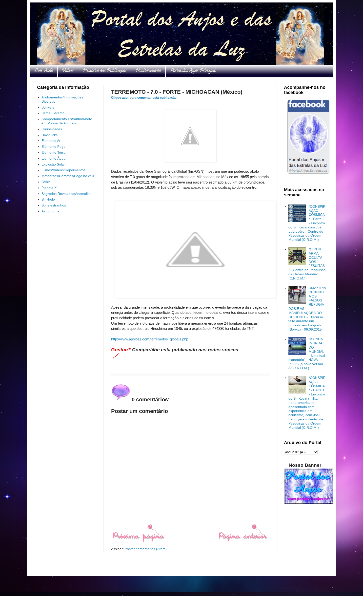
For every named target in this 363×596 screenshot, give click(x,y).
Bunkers (47, 107)
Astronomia (50, 211)
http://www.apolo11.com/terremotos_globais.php (149, 339)
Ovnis (45, 182)
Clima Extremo (52, 113)
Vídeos (67, 71)
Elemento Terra (53, 152)
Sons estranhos (53, 205)
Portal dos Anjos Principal (192, 71)
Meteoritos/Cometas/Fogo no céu (67, 176)
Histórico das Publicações (104, 71)
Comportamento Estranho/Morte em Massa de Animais (66, 121)
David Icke (49, 135)
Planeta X (49, 188)
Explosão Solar (53, 164)
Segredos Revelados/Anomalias (66, 194)
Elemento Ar (50, 141)
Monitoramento (148, 71)
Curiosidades (51, 129)
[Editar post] (115, 356)
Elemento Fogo (53, 147)
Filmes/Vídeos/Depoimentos (63, 170)
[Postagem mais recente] (138, 541)
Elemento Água (53, 158)
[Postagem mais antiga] (243, 541)
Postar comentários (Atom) (146, 549)
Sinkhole (48, 199)
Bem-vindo (43, 71)
